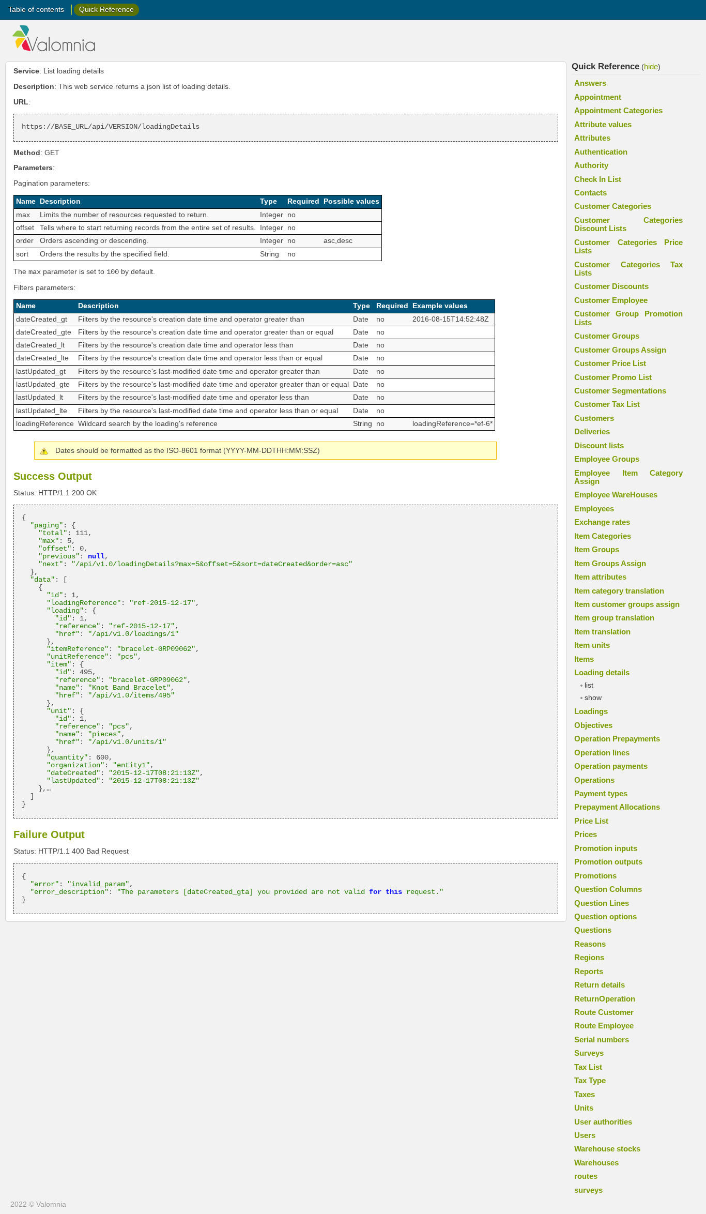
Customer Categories (612, 206)
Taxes (584, 1094)
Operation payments (611, 766)
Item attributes (600, 576)
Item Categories (602, 536)
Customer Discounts (611, 286)
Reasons (590, 943)
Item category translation (619, 590)
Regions (589, 957)
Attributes (592, 137)
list (589, 685)
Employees (594, 508)
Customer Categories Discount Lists (628, 224)
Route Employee (604, 1025)
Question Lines (601, 903)
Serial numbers (601, 1039)
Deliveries (592, 431)
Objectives (593, 725)
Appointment (597, 97)
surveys (588, 1190)
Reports (588, 971)
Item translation (602, 631)
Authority (591, 165)
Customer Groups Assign (620, 349)
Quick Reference (106, 9)
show (593, 698)
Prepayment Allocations (617, 806)
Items (584, 659)
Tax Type (590, 1080)
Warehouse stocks (607, 1148)
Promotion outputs (608, 861)
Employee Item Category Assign (628, 476)
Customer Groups (606, 335)
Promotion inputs (605, 848)
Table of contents (36, 9)
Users (584, 1135)
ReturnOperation (604, 998)
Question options (605, 916)
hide (651, 66)
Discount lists (599, 445)
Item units (592, 645)
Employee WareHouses (615, 494)
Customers (594, 418)
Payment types (600, 793)
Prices (585, 834)
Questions (592, 929)
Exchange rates (602, 522)
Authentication (600, 151)
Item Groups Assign (610, 563)
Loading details (602, 672)
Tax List (588, 1067)
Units (583, 1107)
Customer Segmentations (620, 390)
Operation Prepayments (617, 738)
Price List (591, 820)
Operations (594, 780)
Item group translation (614, 617)
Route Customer (604, 1012)
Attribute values (603, 124)
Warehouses (596, 1162)
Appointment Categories (618, 110)
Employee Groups (606, 458)
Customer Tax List (607, 404)
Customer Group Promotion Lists (628, 317)
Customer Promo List (613, 377)
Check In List (597, 179)
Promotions (595, 875)
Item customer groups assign (627, 604)
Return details (599, 984)
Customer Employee (611, 300)
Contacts (590, 192)
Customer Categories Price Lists (628, 246)
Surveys (589, 1053)
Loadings (591, 711)
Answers (590, 83)
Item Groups (596, 549)
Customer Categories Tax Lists (628, 268)
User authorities (603, 1121)
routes (585, 1176)
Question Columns (608, 889)
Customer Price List (610, 363)
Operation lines (602, 752)
